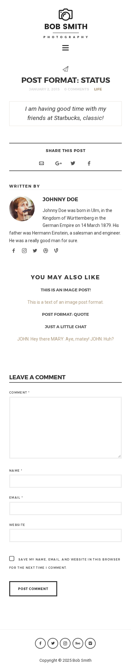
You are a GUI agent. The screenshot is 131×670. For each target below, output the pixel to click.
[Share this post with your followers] (73, 163)
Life (98, 89)
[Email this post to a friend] (41, 163)
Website (17, 525)
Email (16, 497)
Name (15, 470)
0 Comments (76, 89)
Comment (19, 392)
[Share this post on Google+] (57, 163)
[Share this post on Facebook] (89, 163)
